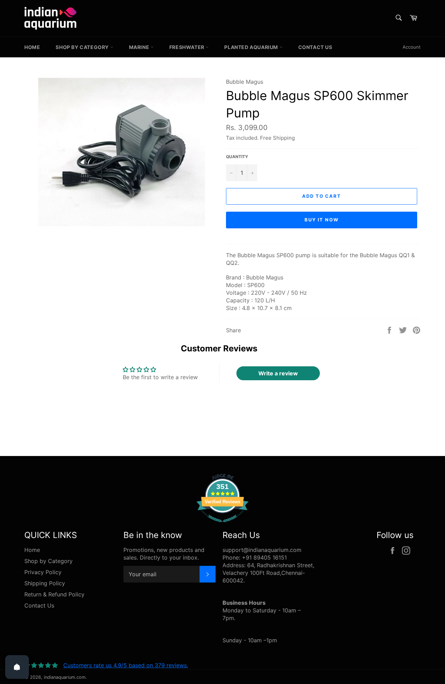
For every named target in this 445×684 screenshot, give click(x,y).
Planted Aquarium (251, 47)
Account (412, 47)
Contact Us (315, 47)
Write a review (278, 373)
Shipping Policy (44, 583)
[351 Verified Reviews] (222, 525)
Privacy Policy (43, 572)
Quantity (237, 156)
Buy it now (322, 219)
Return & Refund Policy (54, 594)
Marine (140, 47)
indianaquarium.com (65, 677)
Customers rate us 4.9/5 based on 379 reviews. (125, 665)
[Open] (17, 667)
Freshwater (187, 47)
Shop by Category (83, 47)
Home (32, 47)
